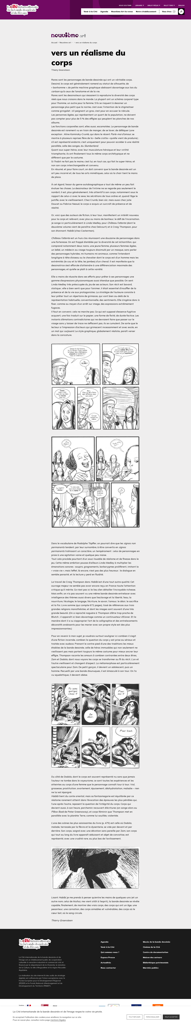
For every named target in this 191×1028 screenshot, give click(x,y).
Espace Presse (108, 957)
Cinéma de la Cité (151, 947)
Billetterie (168, 5)
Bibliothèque (153, 5)
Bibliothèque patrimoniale (155, 962)
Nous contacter (108, 968)
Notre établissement (146, 11)
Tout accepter (171, 1017)
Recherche (181, 11)
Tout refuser (134, 1017)
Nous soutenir (125, 5)
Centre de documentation (155, 952)
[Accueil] (22, 9)
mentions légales (58, 1020)
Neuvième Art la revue (122, 11)
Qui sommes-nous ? (110, 952)
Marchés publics (151, 968)
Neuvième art (65, 42)
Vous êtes (167, 11)
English (181, 5)
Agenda (104, 11)
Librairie (138, 5)
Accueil (54, 42)
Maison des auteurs (152, 957)
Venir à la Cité (90, 11)
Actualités (106, 962)
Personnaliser (152, 1017)
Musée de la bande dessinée (156, 942)
